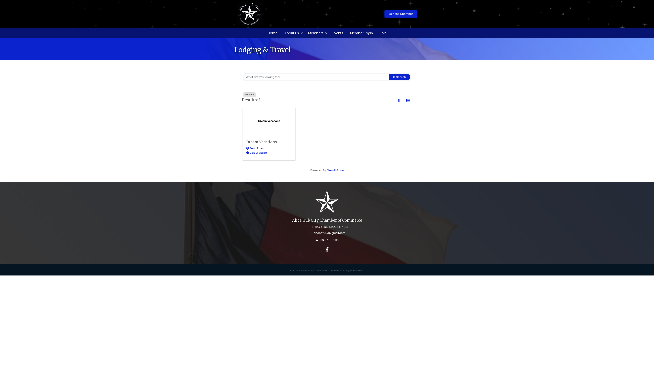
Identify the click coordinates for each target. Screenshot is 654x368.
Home (272, 33)
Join (383, 33)
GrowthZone (335, 170)
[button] (400, 100)
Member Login (361, 33)
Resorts (248, 94)
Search (401, 77)
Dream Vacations (261, 142)
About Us (291, 33)
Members (315, 33)
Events (338, 33)
